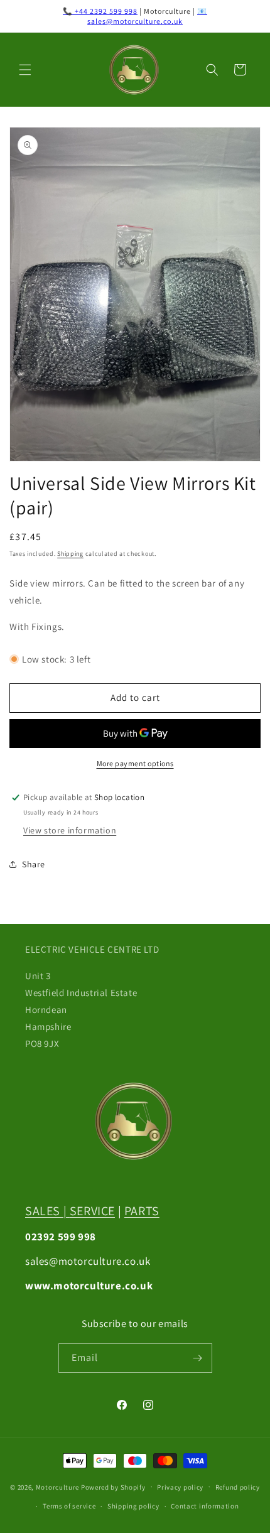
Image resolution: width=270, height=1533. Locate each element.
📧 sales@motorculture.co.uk (147, 16)
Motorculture (57, 1486)
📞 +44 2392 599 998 (100, 11)
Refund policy (237, 1487)
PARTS (141, 1211)
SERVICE (92, 1211)
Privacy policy (180, 1487)
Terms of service (69, 1506)
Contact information (205, 1506)
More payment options (135, 763)
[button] (25, 70)
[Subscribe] (198, 1358)
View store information (69, 830)
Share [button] (33, 864)
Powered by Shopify (113, 1486)
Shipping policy (133, 1506)
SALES (42, 1211)
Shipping (70, 554)
